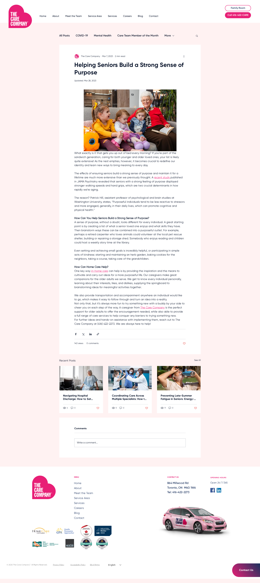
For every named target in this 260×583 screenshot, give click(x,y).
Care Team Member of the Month (137, 35)
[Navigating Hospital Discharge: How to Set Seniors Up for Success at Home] (81, 378)
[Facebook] (212, 490)
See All (197, 360)
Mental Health (102, 35)
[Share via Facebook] (75, 334)
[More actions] (184, 56)
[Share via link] (97, 334)
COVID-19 (82, 35)
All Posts (64, 35)
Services (79, 503)
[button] (196, 35)
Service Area (82, 498)
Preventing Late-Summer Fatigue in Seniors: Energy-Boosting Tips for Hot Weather (177, 397)
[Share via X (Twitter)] (83, 334)
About (78, 488)
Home (77, 483)
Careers (79, 508)
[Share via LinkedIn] (90, 334)
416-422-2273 (180, 492)
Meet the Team (82, 493)
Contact (79, 518)
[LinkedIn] (219, 490)
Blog (77, 513)
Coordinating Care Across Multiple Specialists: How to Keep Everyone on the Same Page (129, 397)
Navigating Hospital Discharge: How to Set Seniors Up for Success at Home (79, 397)
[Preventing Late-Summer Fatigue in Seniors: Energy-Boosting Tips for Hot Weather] (179, 378)
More (167, 35)
